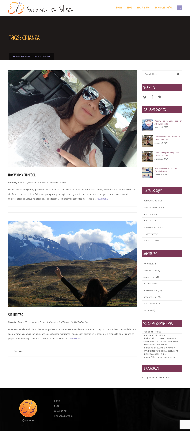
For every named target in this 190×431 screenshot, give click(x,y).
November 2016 (150, 290)
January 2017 (150, 277)
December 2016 (150, 284)
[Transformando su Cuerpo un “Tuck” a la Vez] (147, 141)
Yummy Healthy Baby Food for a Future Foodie (168, 122)
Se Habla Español (57, 182)
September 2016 (151, 304)
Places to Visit (151, 234)
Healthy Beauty (151, 214)
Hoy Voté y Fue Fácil (22, 175)
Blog (56, 406)
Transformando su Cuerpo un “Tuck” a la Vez (167, 138)
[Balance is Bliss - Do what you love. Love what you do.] (40, 7)
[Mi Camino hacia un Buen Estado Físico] (147, 172)
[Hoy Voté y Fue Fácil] (72, 118)
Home (36, 56)
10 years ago (31, 182)
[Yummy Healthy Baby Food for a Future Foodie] (147, 125)
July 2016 (148, 310)
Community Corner (153, 201)
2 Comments (17, 351)
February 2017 (150, 270)
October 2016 (150, 297)
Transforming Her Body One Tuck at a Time (167, 154)
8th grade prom (167, 357)
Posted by (15, 182)
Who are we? (61, 411)
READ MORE (102, 199)
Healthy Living (150, 221)
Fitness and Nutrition (154, 207)
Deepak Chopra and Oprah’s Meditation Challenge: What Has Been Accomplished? (161, 342)
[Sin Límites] (72, 264)
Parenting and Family (59, 322)
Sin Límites (15, 315)
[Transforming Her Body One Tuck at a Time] (147, 156)
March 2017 (149, 264)
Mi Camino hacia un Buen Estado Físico (166, 169)
